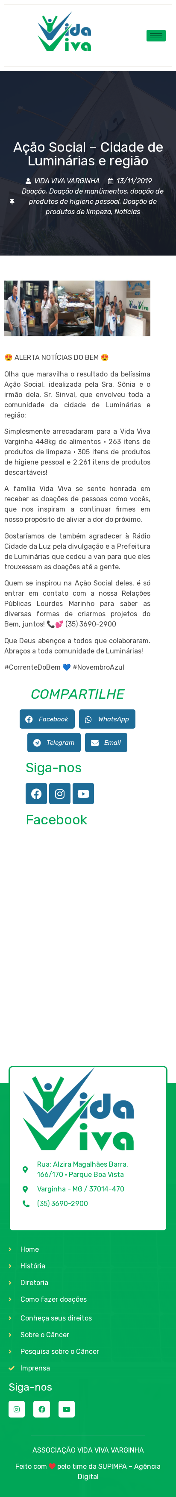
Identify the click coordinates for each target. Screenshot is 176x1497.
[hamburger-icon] (156, 35)
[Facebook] (36, 793)
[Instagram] (59, 793)
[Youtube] (83, 793)
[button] (47, 719)
